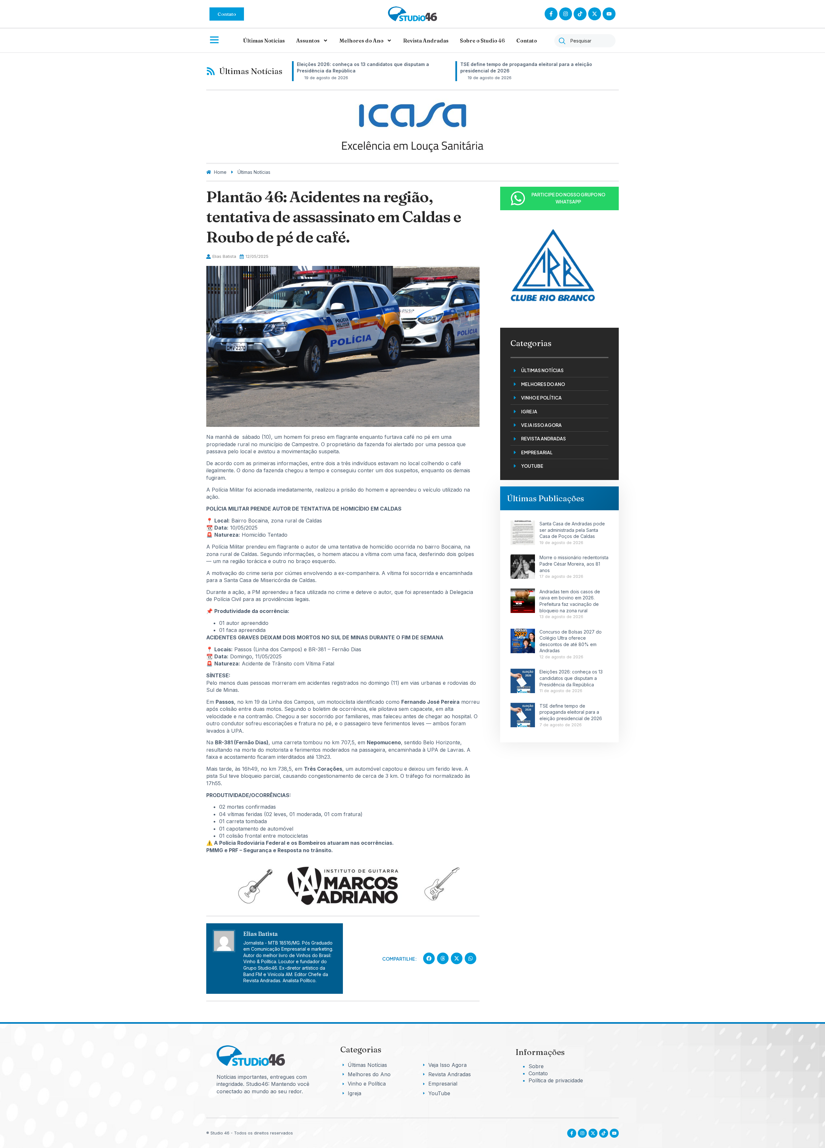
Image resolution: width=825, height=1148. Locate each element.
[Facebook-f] (551, 13)
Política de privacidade (556, 1080)
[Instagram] (565, 13)
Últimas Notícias (264, 40)
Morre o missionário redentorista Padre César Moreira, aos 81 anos (573, 564)
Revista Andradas (426, 40)
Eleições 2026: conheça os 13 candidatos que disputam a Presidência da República (571, 678)
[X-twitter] (594, 13)
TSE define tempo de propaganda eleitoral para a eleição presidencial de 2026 (570, 712)
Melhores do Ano (361, 40)
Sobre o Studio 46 (482, 40)
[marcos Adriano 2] (343, 905)
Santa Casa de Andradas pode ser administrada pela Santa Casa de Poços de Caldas (572, 530)
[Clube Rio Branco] (551, 318)
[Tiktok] (580, 13)
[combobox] (585, 40)
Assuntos (308, 40)
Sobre (536, 1066)
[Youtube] (614, 1133)
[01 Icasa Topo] (412, 156)
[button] (429, 958)
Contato (526, 40)
